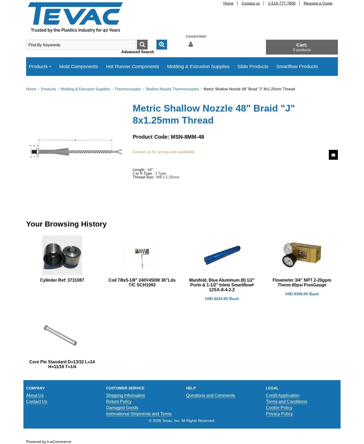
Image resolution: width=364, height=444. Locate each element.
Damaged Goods (122, 407)
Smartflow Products (297, 66)
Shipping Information (125, 395)
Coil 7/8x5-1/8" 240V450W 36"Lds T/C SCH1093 (142, 282)
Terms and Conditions (286, 401)
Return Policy (119, 401)
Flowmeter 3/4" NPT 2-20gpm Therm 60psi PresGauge (302, 282)
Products (38, 66)
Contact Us (36, 401)
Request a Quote (318, 3)
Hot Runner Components (132, 66)
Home (228, 3)
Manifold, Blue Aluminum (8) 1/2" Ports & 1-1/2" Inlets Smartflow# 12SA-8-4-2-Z (222, 285)
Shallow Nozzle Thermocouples (172, 89)
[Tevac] (75, 17)
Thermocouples (128, 89)
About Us (35, 395)
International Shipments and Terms (139, 414)
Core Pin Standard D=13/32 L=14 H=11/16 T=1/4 (62, 364)
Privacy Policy (279, 414)
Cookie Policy (279, 407)
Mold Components (78, 66)
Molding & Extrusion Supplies (198, 66)
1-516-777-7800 (282, 3)
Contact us (251, 3)
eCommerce (60, 441)
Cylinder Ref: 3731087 (62, 280)
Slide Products (252, 66)
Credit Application (283, 395)
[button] (302, 47)
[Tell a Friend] (333, 155)
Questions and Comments (210, 395)
